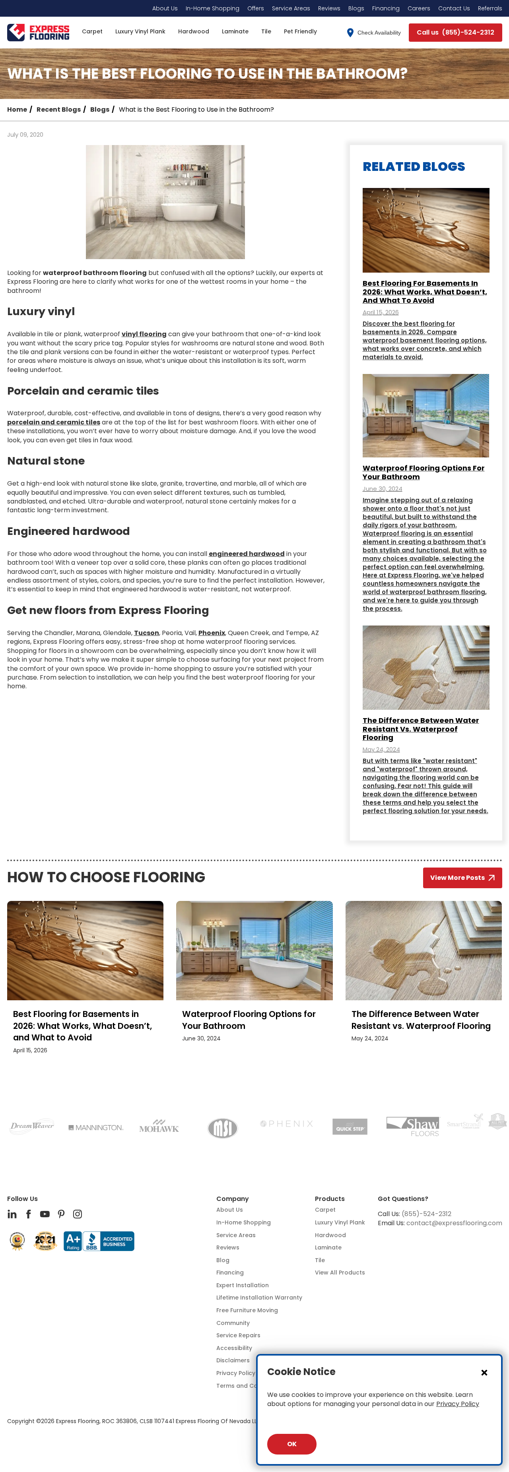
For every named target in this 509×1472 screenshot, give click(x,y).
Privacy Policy (457, 1403)
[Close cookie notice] (484, 1372)
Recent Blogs (59, 109)
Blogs (99, 109)
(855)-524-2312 (426, 1213)
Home (17, 109)
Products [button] (330, 1199)
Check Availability (379, 32)
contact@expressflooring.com (454, 1223)
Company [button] (232, 1199)
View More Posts (457, 877)
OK (292, 1444)
